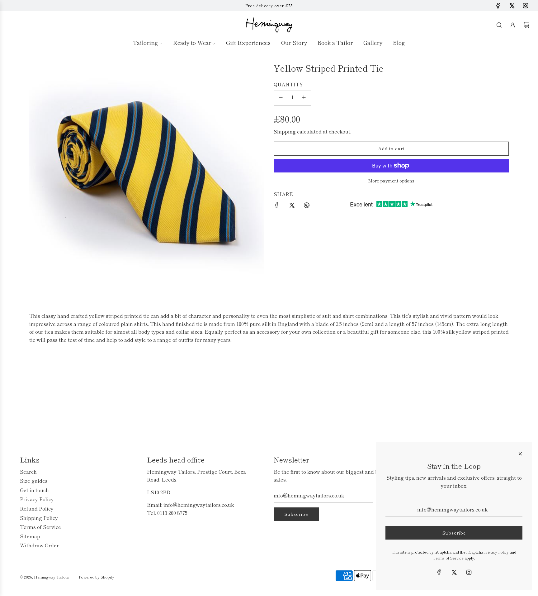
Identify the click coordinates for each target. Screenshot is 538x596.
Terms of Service (448, 557)
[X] (512, 5)
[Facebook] (498, 5)
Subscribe (296, 514)
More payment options (391, 180)
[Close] (520, 454)
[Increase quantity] (304, 97)
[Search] (499, 25)
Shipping (285, 131)
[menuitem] (148, 42)
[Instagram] (525, 5)
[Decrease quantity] (281, 97)
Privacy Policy (496, 552)
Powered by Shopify (96, 576)
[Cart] (526, 25)
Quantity (288, 84)
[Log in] (513, 25)
